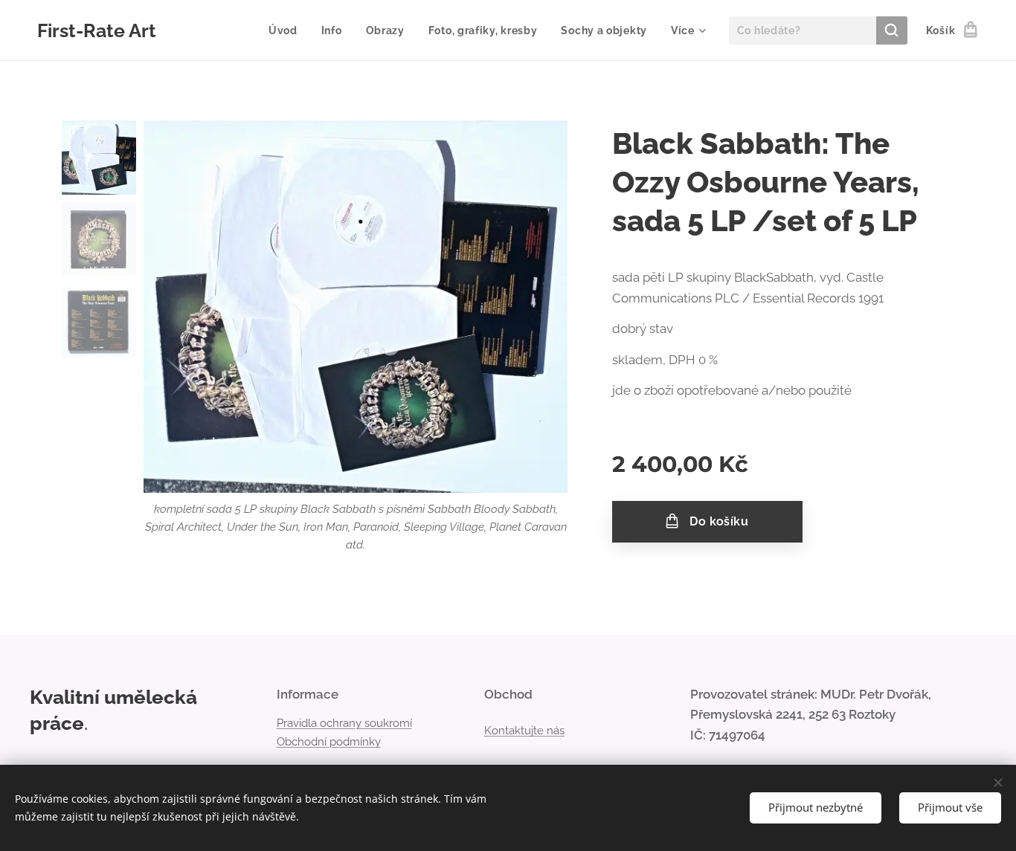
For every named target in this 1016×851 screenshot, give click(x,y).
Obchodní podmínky (329, 741)
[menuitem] (287, 30)
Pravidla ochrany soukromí (344, 723)
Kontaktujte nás (524, 730)
